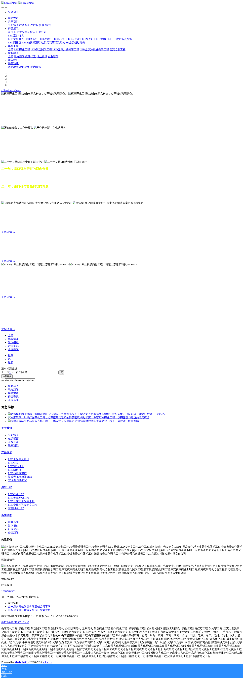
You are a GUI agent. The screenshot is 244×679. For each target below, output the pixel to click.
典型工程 (6, 487)
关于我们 (6, 427)
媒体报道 (13, 342)
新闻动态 (13, 386)
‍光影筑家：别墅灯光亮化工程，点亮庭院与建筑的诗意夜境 (114, 417)
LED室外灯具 (16, 466)
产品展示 (6, 452)
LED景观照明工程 (18, 497)
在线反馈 (13, 442)
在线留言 (13, 438)
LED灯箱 (13, 462)
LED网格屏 (14, 469)
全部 (10, 32)
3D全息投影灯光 (17, 480)
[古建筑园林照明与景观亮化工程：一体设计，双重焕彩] (41, 421)
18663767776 (8, 591)
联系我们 (13, 445)
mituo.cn (47, 662)
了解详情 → (8, 231)
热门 (10, 359)
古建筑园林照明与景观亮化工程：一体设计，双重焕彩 (107, 421)
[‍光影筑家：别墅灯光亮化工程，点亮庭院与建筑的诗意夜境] (44, 417)
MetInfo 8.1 (21, 662)
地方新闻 (13, 339)
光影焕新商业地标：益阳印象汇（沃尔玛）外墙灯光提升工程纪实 (126, 414)
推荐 (10, 355)
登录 (10, 12)
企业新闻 (13, 349)
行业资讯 (13, 345)
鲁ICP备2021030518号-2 (15, 622)
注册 (16, 12)
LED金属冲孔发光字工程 (22, 504)
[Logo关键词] (122, 3)
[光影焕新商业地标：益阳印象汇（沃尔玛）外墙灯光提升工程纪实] (48, 414)
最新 (10, 362)
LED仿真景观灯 (17, 473)
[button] (7, 90)
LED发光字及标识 (18, 459)
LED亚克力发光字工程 (21, 501)
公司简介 (13, 435)
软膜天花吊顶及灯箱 (20, 476)
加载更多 (7, 376)
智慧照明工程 (16, 508)
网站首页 (13, 18)
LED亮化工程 (16, 494)
